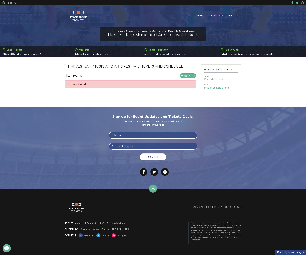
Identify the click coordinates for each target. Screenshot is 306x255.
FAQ (102, 223)
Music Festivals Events (216, 87)
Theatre (105, 229)
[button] (189, 15)
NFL (121, 229)
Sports (95, 229)
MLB (114, 229)
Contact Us (92, 223)
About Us (79, 223)
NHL (127, 229)
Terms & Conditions (116, 223)
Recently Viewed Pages (290, 252)
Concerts (85, 229)
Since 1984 (12, 2)
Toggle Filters (189, 75)
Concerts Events (213, 79)
